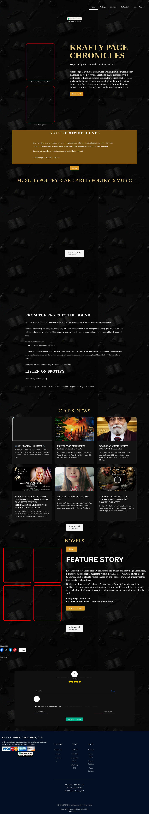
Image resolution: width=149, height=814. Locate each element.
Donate (58, 762)
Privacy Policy (91, 755)
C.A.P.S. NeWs (74, 410)
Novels (74, 540)
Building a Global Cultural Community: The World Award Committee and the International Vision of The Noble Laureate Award (32, 502)
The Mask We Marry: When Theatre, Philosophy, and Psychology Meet (114, 499)
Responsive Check (74, 759)
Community (58, 750)
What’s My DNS (74, 766)
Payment (91, 750)
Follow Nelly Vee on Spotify (36, 379)
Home (93, 7)
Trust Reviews (90, 769)
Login (113, 691)
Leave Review (139, 7)
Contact (113, 7)
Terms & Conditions (91, 762)
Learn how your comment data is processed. (81, 706)
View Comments (74, 719)
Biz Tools (74, 750)
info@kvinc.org (76, 811)
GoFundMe (125, 7)
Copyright (58, 758)
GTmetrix (74, 754)
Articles (103, 7)
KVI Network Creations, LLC (74, 805)
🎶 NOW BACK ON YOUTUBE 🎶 (30, 446)
